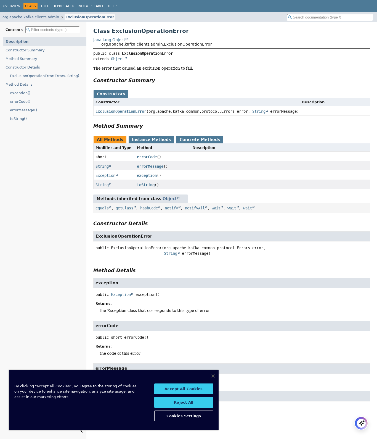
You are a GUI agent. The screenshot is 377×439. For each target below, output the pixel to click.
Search (98, 6)
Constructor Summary (25, 50)
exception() (20, 93)
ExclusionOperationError (89, 17)
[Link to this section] (159, 80)
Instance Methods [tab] (151, 139)
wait (216, 208)
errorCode (147, 157)
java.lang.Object (109, 40)
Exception (105, 175)
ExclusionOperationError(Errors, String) (44, 76)
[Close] (213, 376)
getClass (124, 208)
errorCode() (20, 101)
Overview (11, 6)
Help (112, 6)
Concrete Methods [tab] (200, 139)
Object (117, 59)
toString (146, 185)
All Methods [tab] (110, 139)
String (259, 111)
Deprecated (63, 6)
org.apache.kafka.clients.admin (30, 17)
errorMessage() (23, 110)
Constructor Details (23, 67)
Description (17, 42)
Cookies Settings (183, 416)
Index (83, 6)
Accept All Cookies (183, 389)
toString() (18, 119)
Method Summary (21, 59)
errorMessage (150, 166)
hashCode (149, 208)
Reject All (183, 402)
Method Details (19, 84)
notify (171, 208)
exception (147, 175)
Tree (45, 6)
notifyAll (195, 208)
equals (102, 208)
